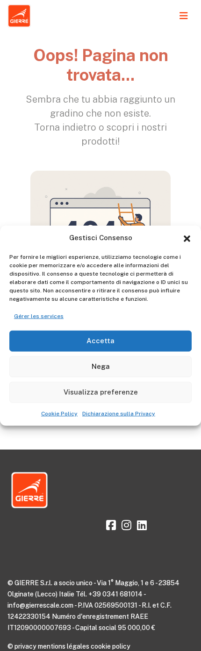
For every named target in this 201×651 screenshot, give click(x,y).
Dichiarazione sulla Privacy (118, 413)
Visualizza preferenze (101, 392)
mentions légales (63, 646)
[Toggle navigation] (184, 16)
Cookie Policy (59, 413)
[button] (187, 237)
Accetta (100, 341)
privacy (25, 646)
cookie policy (110, 646)
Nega (101, 366)
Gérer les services (39, 315)
